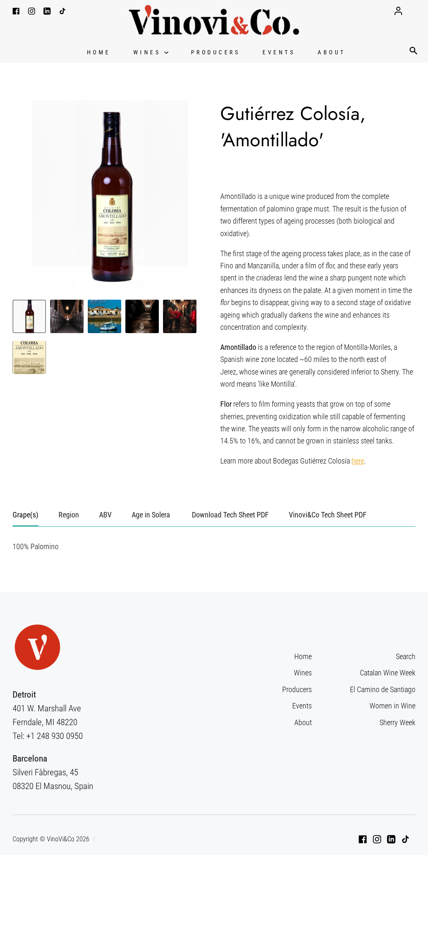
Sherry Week (397, 722)
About (332, 52)
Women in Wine (392, 705)
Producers (215, 52)
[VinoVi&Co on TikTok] (405, 839)
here (358, 460)
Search (405, 656)
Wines (148, 52)
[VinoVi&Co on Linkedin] (391, 839)
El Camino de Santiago (382, 689)
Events (278, 52)
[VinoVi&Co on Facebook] (363, 839)
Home (99, 52)
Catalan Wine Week (387, 672)
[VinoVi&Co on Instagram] (377, 839)
